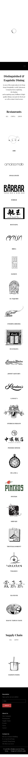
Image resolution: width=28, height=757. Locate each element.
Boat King (14, 225)
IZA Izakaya (14, 349)
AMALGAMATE (14, 175)
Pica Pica (14, 473)
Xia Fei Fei (14, 595)
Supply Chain (6, 721)
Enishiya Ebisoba (14, 324)
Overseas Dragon (14, 423)
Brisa (14, 249)
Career (4, 728)
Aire (14, 151)
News (4, 725)
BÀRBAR (14, 200)
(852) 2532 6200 (9, 744)
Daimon (14, 274)
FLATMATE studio (21, 751)
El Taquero (14, 299)
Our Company (6, 716)
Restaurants (6, 718)
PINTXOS (14, 496)
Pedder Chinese (14, 448)
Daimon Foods (14, 675)
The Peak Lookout (14, 546)
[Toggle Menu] (24, 66)
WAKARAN (14, 571)
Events (4, 723)
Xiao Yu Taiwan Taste (14, 620)
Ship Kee (14, 521)
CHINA (13, 116)
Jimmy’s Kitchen (14, 374)
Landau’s (14, 398)
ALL (7, 116)
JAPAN (20, 116)
